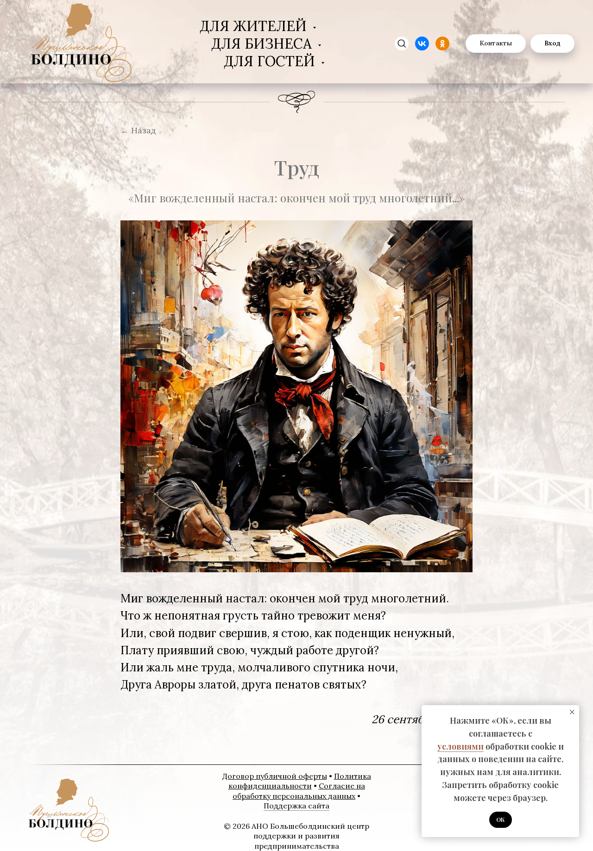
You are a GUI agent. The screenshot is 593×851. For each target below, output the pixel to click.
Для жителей (255, 26)
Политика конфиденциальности (299, 781)
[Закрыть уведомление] (572, 712)
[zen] (402, 43)
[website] (422, 43)
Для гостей (271, 61)
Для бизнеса (263, 43)
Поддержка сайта (296, 805)
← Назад (138, 130)
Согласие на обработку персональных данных (299, 791)
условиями (460, 746)
